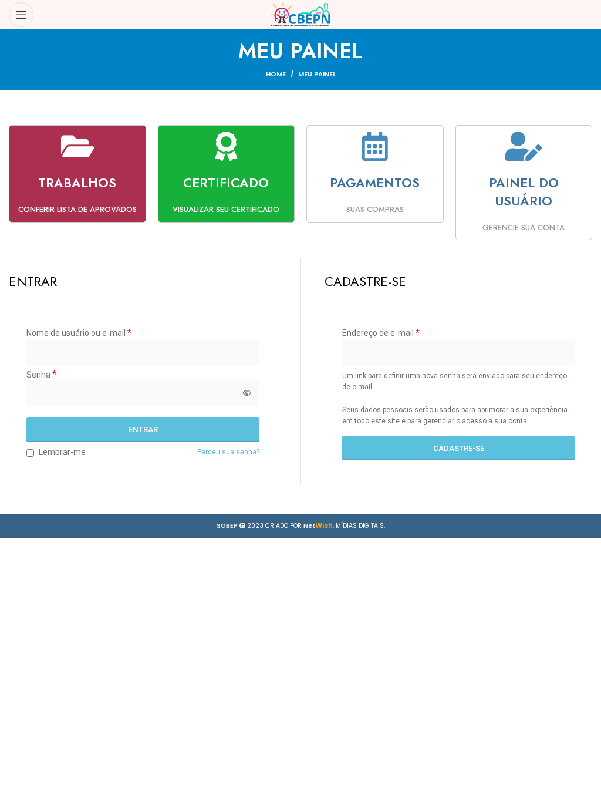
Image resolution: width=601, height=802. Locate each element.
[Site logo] (301, 14)
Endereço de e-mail (381, 332)
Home (276, 74)
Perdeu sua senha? (228, 452)
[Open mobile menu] (21, 14)
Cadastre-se (458, 448)
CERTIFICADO (226, 182)
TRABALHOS (77, 182)
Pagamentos (375, 182)
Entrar (143, 429)
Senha (41, 374)
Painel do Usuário (524, 191)
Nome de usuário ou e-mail (78, 332)
